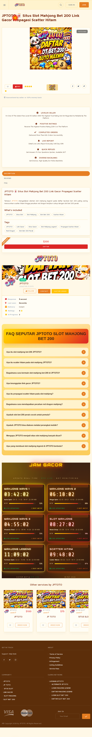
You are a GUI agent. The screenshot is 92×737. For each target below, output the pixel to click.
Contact (44, 291)
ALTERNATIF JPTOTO (60, 684)
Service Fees (54, 669)
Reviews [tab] (7, 178)
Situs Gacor (33, 227)
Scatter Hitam (59, 214)
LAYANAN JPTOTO (56, 681)
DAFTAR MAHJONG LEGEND (62, 691)
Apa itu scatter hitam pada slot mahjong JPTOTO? (45, 362)
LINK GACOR (8, 692)
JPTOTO (15, 201)
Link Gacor (20, 227)
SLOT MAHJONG (9, 696)
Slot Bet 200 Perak (26, 231)
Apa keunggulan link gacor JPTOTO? (45, 383)
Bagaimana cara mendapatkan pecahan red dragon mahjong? (45, 404)
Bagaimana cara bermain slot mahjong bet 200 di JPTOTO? (45, 373)
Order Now (22, 625)
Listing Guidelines (56, 665)
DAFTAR (46, 246)
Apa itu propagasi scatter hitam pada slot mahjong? (45, 394)
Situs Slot (19, 214)
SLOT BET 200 (9, 699)
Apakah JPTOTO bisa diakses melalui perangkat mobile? (45, 425)
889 (18, 86)
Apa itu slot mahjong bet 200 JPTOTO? (45, 352)
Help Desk (12, 654)
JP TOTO (46, 610)
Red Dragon (10, 231)
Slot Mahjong (31, 214)
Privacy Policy (54, 658)
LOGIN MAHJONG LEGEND (61, 688)
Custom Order (60, 291)
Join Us (61, 711)
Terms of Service (56, 654)
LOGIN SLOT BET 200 (60, 695)
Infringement (54, 661)
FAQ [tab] (5, 183)
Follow (30, 291)
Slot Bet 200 (45, 214)
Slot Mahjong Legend (49, 227)
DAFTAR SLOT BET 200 (61, 699)
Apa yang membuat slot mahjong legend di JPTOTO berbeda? (45, 446)
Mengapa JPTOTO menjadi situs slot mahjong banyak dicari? (45, 436)
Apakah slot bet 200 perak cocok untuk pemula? (45, 415)
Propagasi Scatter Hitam (70, 227)
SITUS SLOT (80, 610)
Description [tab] (9, 173)
